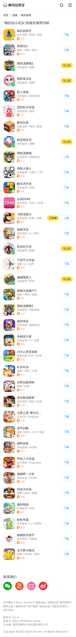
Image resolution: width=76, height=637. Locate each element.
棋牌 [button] (19, 386)
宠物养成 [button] (34, 156)
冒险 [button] (39, 218)
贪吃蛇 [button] (38, 523)
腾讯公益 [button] (8, 606)
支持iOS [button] (21, 416)
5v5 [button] (34, 431)
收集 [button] (31, 218)
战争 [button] (31, 263)
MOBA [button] (33, 447)
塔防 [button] (26, 294)
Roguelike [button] (35, 462)
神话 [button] (36, 233)
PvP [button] (31, 355)
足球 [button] (39, 355)
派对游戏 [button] (34, 95)
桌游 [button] (26, 492)
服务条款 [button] (41, 602)
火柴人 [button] (33, 172)
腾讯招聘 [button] (65, 602)
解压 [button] (39, 126)
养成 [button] (31, 34)
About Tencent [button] (25, 602)
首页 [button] (5, 15)
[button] (14, 5)
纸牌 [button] (26, 386)
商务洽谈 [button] (53, 602)
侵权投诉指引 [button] (59, 606)
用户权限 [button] (33, 606)
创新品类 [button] (22, 126)
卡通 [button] (34, 370)
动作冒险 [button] (22, 34)
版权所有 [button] (21, 606)
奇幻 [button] (34, 50)
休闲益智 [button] (22, 95)
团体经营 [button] (34, 325)
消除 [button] (31, 187)
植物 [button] (34, 294)
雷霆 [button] (36, 340)
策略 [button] (19, 50)
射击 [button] (26, 431)
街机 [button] (39, 34)
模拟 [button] (31, 111)
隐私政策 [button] (45, 606)
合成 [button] (31, 202)
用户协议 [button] (8, 610)
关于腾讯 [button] (8, 602)
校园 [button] (34, 492)
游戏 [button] (14, 15)
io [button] (30, 233)
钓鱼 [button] (39, 401)
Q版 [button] (41, 431)
